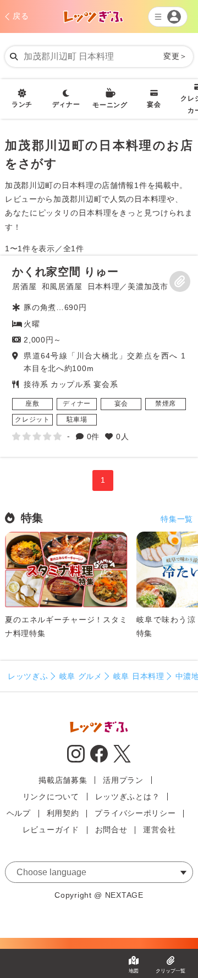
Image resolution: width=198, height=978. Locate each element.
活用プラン (123, 780)
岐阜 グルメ (80, 676)
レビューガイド (51, 829)
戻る (21, 16)
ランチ (22, 104)
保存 (179, 281)
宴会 (154, 104)
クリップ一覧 (170, 971)
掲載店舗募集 (62, 780)
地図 (134, 971)
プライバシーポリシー (135, 813)
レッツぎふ (28, 676)
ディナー (66, 104)
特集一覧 (177, 519)
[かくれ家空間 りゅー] (99, 356)
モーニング (110, 105)
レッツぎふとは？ (127, 796)
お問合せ (111, 829)
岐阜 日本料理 (138, 676)
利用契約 (63, 813)
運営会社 (159, 829)
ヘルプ (19, 813)
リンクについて (51, 796)
